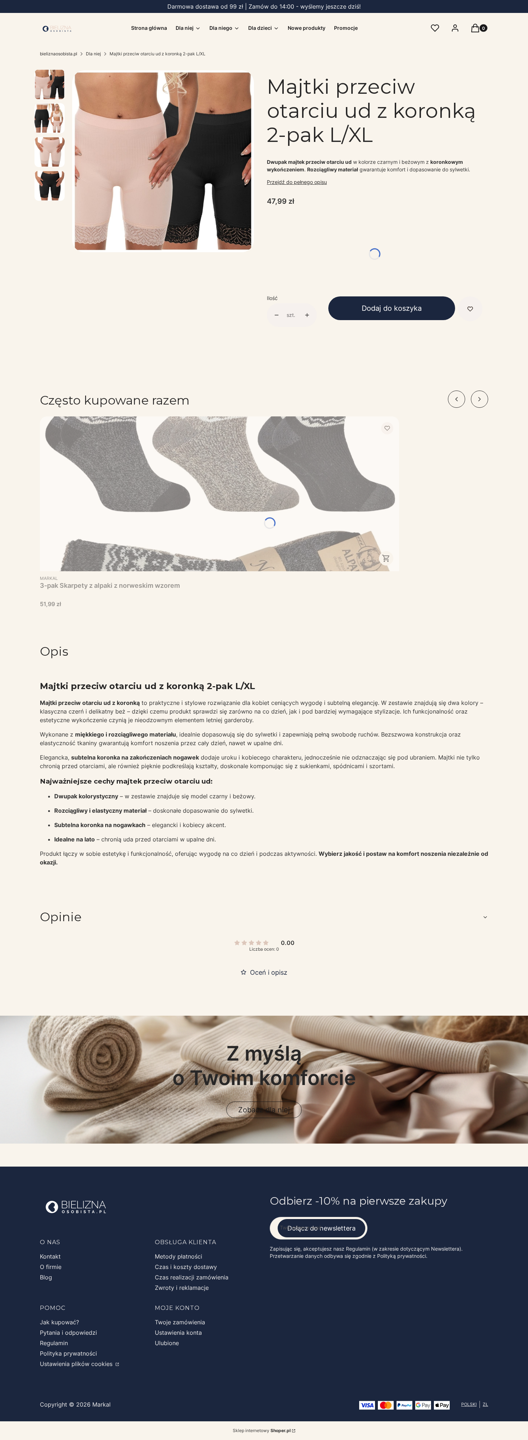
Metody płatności (178, 1256)
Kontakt (50, 1256)
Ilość (272, 298)
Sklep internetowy (262, 1430)
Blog (46, 1277)
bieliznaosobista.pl (58, 53)
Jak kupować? (59, 1322)
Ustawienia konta (178, 1332)
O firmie (50, 1266)
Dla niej (93, 53)
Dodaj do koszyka (392, 308)
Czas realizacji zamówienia (191, 1277)
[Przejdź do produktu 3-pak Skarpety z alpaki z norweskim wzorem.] (219, 493)
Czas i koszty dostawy (186, 1266)
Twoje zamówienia (180, 1322)
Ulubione (167, 1343)
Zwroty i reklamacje (182, 1287)
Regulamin (54, 1343)
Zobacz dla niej (264, 1110)
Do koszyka (386, 558)
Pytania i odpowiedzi (68, 1332)
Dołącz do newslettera (321, 1228)
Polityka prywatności (68, 1353)
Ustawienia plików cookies (77, 1363)
